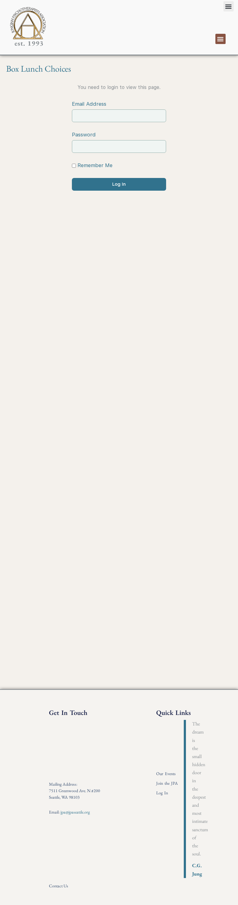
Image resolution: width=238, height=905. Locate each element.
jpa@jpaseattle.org (75, 812)
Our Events (166, 773)
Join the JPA (167, 783)
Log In (162, 793)
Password (84, 134)
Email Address (89, 104)
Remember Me (94, 165)
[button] (228, 6)
